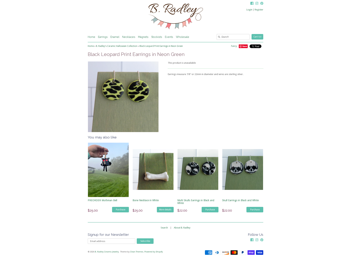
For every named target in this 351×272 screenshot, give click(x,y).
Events (169, 36)
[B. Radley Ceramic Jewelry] (175, 17)
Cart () (257, 36)
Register (259, 9)
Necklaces (128, 36)
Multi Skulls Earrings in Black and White (195, 202)
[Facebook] (251, 4)
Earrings (103, 36)
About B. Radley (182, 227)
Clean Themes (136, 252)
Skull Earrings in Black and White (240, 200)
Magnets (143, 36)
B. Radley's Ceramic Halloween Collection (116, 46)
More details (165, 209)
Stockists (156, 36)
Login (249, 9)
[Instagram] (256, 4)
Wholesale (182, 36)
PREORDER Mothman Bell (102, 200)
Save (244, 46)
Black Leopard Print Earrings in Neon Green (161, 46)
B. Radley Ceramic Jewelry (107, 252)
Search (164, 227)
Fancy (234, 46)
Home (91, 36)
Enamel (114, 36)
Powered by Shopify (153, 252)
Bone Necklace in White (146, 200)
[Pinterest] (261, 4)
